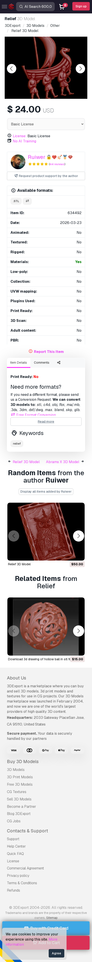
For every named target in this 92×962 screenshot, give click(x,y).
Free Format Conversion (35, 415)
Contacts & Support (27, 831)
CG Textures (16, 791)
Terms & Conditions (22, 883)
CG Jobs (14, 821)
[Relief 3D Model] (46, 532)
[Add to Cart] (69, 554)
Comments (41, 363)
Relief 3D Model (26, 462)
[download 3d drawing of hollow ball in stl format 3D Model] (46, 626)
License (13, 861)
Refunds (13, 890)
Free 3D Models (20, 784)
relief (17, 443)
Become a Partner (21, 806)
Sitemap (52, 918)
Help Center (16, 846)
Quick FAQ (15, 853)
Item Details (18, 363)
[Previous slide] (11, 68)
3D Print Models (20, 777)
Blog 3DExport (19, 813)
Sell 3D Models (19, 799)
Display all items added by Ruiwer (46, 491)
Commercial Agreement (25, 868)
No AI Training (24, 141)
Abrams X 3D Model (62, 462)
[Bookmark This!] (78, 554)
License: (20, 136)
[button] (78, 536)
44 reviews (57, 164)
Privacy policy (18, 875)
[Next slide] (80, 68)
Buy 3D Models (23, 761)
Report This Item (49, 351)
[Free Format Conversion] (27, 201)
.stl (16, 201)
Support (13, 839)
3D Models (16, 769)
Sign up (81, 6)
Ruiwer (36, 157)
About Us (16, 678)
